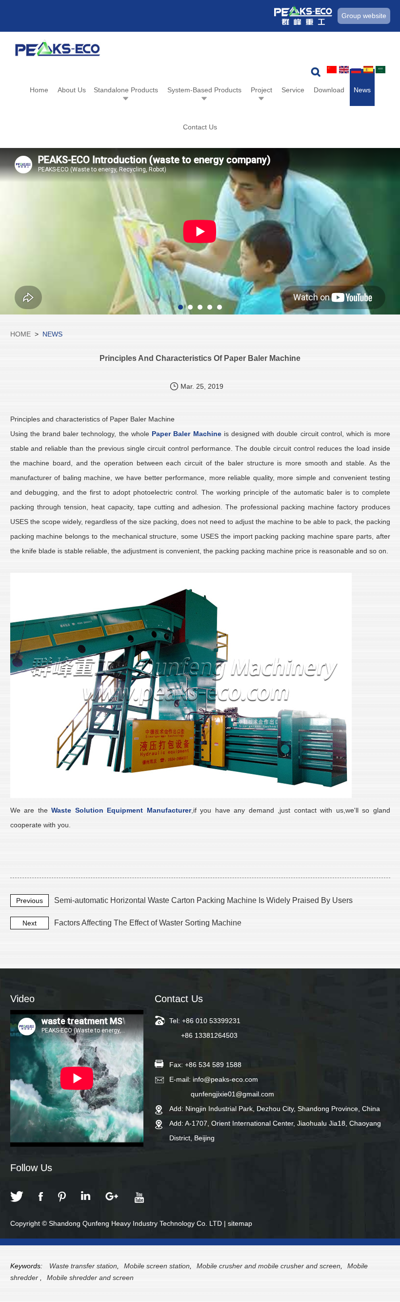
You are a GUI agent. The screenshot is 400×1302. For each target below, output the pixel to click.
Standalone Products (126, 90)
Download (329, 90)
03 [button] (200, 307)
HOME (20, 334)
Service (292, 90)
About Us (72, 90)
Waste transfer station (83, 1266)
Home (39, 90)
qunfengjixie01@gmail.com (232, 1094)
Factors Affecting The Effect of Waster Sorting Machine (147, 923)
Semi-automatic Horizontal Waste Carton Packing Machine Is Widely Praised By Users (203, 900)
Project (261, 90)
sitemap (240, 1223)
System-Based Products (204, 90)
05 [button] (219, 307)
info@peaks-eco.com (225, 1079)
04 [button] (209, 307)
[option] (200, 231)
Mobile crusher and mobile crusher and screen (268, 1266)
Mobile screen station (157, 1266)
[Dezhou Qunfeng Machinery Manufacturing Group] (57, 50)
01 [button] (180, 307)
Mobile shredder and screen (90, 1277)
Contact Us (200, 127)
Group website (363, 16)
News (362, 90)
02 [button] (190, 307)
